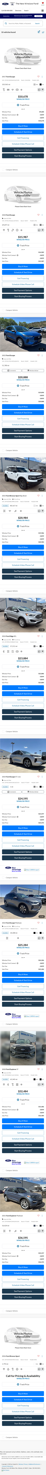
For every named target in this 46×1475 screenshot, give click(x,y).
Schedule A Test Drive (23, 132)
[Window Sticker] (42, 89)
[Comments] (39, 89)
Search (37, 23)
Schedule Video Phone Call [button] (23, 144)
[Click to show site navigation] (42, 10)
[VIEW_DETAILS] (23, 55)
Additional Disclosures (34, 1464)
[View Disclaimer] (21, 90)
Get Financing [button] (23, 138)
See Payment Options (23, 150)
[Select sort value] (42, 32)
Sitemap (21, 1464)
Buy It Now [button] (23, 126)
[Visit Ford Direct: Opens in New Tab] (6, 1470)
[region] (23, 116)
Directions (18, 10)
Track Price (24, 105)
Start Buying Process (23, 156)
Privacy (26, 1464)
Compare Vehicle (12, 170)
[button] (7, 10)
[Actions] (42, 77)
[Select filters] (38, 32)
